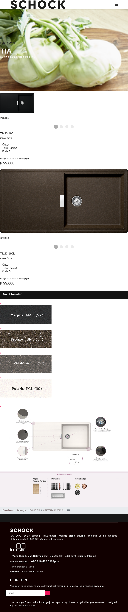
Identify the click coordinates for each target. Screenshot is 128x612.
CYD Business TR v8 (24, 605)
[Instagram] (23, 546)
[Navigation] (116, 4)
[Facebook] (18, 546)
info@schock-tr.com (23, 566)
